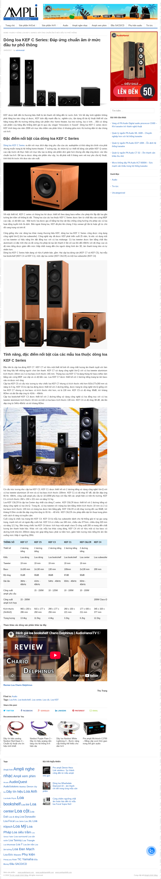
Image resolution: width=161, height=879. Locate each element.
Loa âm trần (28, 844)
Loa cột (46, 700)
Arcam (5, 782)
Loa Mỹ (19, 826)
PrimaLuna (7, 860)
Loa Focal (9, 821)
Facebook (28, 711)
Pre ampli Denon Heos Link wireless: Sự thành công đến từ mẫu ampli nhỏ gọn (58, 771)
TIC (19, 859)
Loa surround (20, 836)
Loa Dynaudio (28, 816)
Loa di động (14, 817)
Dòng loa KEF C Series (14, 145)
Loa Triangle (28, 840)
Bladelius (22, 787)
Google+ (45, 711)
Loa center (36, 700)
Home (5, 33)
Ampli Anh (8, 770)
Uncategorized (118, 193)
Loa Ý (19, 844)
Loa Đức (8, 854)
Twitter (10, 711)
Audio (65, 25)
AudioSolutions (11, 786)
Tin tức (149, 25)
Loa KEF (55, 700)
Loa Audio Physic (10, 798)
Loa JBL (28, 821)
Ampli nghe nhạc (80, 25)
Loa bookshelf (24, 700)
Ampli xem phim (99, 25)
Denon (30, 786)
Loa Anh (13, 700)
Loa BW (25, 804)
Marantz (17, 855)
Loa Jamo (19, 821)
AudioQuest (18, 782)
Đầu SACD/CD (117, 25)
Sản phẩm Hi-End (27, 25)
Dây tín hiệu (14, 791)
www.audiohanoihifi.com (45, 872)
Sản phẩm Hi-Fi (49, 25)
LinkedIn (62, 711)
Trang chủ (10, 25)
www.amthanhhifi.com (63, 872)
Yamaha (27, 859)
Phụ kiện (28, 854)
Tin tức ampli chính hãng (18, 875)
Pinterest (80, 711)
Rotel (14, 860)
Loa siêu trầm (21, 832)
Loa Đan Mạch (23, 849)
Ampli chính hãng (151, 875)
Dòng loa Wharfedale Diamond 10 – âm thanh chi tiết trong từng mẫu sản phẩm (60, 787)
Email (95, 711)
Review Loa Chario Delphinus (17, 685)
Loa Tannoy (15, 840)
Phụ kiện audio (135, 25)
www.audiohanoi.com (26, 872)
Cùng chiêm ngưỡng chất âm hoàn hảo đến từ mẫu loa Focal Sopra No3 (64, 801)
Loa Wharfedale (9, 845)
